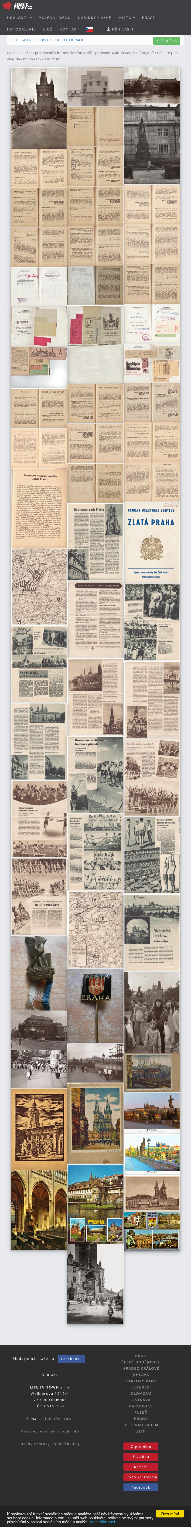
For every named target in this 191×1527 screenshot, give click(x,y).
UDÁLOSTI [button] (18, 17)
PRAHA (141, 1418)
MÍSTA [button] (125, 17)
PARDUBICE (141, 1406)
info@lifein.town (57, 1418)
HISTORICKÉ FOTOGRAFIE (62, 39)
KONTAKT (70, 29)
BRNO (141, 1355)
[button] (93, 29)
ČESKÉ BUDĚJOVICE (141, 1362)
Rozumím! (170, 1514)
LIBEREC (141, 1387)
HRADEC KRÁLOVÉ (141, 1368)
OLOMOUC (141, 1393)
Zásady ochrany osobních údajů (50, 1443)
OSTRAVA (141, 1399)
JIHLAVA (141, 1374)
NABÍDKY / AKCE (94, 17)
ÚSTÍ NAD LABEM (140, 1424)
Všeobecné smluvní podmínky (50, 1431)
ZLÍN (141, 1431)
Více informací (102, 1521)
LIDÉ (48, 29)
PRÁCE (148, 17)
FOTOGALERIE (21, 29)
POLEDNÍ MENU (55, 17)
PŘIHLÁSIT (122, 29)
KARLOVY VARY (141, 1380)
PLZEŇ (141, 1412)
